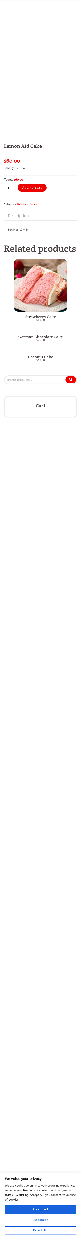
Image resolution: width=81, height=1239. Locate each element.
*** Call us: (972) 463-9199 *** (24, 1104)
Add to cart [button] (40, 307)
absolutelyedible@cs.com (29, 1128)
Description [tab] (18, 216)
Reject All (40, 1230)
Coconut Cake (40, 356)
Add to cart (32, 188)
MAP (18, 1132)
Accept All (40, 1209)
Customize (40, 1220)
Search (70, 379)
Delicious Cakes (27, 204)
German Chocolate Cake (40, 336)
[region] (40, 1205)
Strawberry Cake (40, 316)
